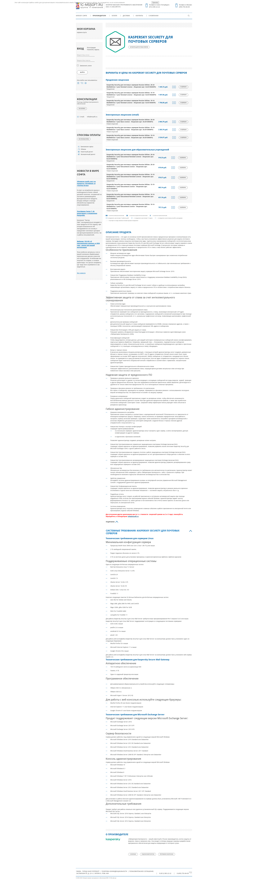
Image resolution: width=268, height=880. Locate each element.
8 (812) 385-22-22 (165, 873)
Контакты (139, 15)
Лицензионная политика (148, 854)
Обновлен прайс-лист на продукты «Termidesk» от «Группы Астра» (86, 183)
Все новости (81, 273)
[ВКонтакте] (82, 83)
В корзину (183, 87)
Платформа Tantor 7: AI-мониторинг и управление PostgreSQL (87, 213)
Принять (155, 2)
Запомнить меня (85, 65)
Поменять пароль (93, 49)
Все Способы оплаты (84, 139)
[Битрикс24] (85, 83)
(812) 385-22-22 (154, 7)
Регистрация (91, 47)
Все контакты (82, 108)
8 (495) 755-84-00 (183, 873)
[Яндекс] (78, 83)
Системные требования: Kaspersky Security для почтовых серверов (142, 532)
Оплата (114, 15)
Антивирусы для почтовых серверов (139, 47)
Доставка (126, 15)
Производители (99, 15)
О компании (153, 15)
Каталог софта (81, 15)
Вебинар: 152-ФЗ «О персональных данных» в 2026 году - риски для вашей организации (88, 244)
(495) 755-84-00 (184, 7)
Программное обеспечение (166, 854)
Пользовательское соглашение (141, 871)
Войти (82, 72)
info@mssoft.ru (92, 117)
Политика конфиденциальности (114, 871)
